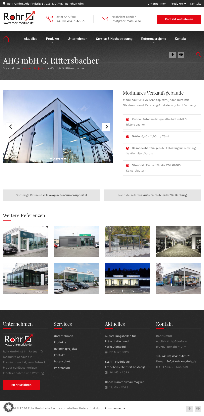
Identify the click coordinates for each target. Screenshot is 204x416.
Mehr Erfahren (21, 385)
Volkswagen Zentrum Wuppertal (51, 195)
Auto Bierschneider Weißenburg (152, 195)
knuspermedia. (115, 408)
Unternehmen (157, 3)
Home (9, 39)
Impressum (62, 368)
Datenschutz (63, 361)
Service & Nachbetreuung (114, 39)
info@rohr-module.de (126, 21)
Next (106, 127)
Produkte (177, 3)
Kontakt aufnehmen (179, 19)
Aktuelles (30, 39)
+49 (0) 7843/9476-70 (71, 21)
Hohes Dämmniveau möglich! (125, 382)
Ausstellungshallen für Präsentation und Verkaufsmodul (120, 341)
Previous (10, 127)
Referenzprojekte (153, 39)
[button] (9, 407)
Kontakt (195, 3)
